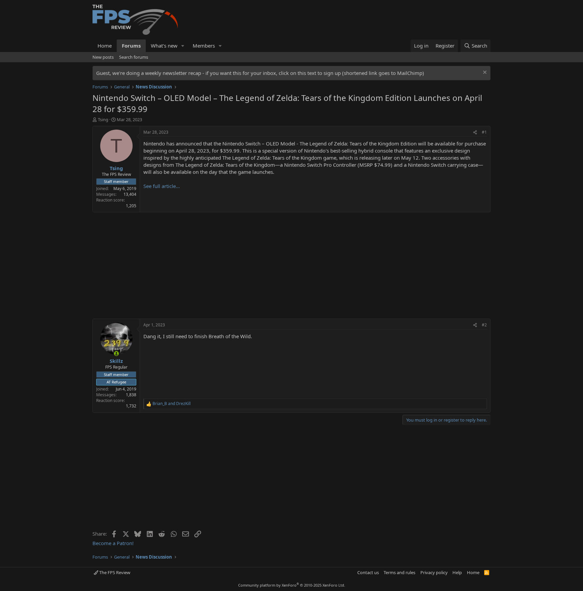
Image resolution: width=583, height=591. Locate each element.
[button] (183, 45)
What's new (164, 45)
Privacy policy (434, 572)
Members (204, 45)
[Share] (475, 132)
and (171, 403)
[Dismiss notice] (484, 73)
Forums (131, 45)
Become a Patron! (113, 543)
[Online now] (116, 353)
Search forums (133, 57)
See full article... (161, 186)
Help (457, 572)
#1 (484, 132)
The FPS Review (114, 572)
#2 (484, 325)
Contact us (368, 572)
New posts (103, 57)
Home (105, 45)
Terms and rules (399, 572)
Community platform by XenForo (291, 585)
